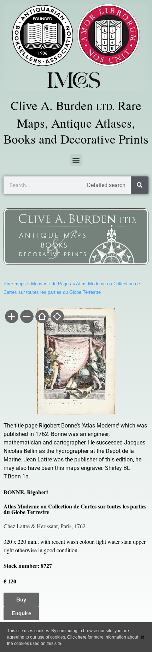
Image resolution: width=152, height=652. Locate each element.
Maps (36, 283)
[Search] (139, 185)
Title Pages (59, 283)
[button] (76, 160)
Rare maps (15, 283)
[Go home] (41, 317)
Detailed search (106, 185)
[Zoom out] (26, 317)
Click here (77, 637)
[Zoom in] (11, 317)
